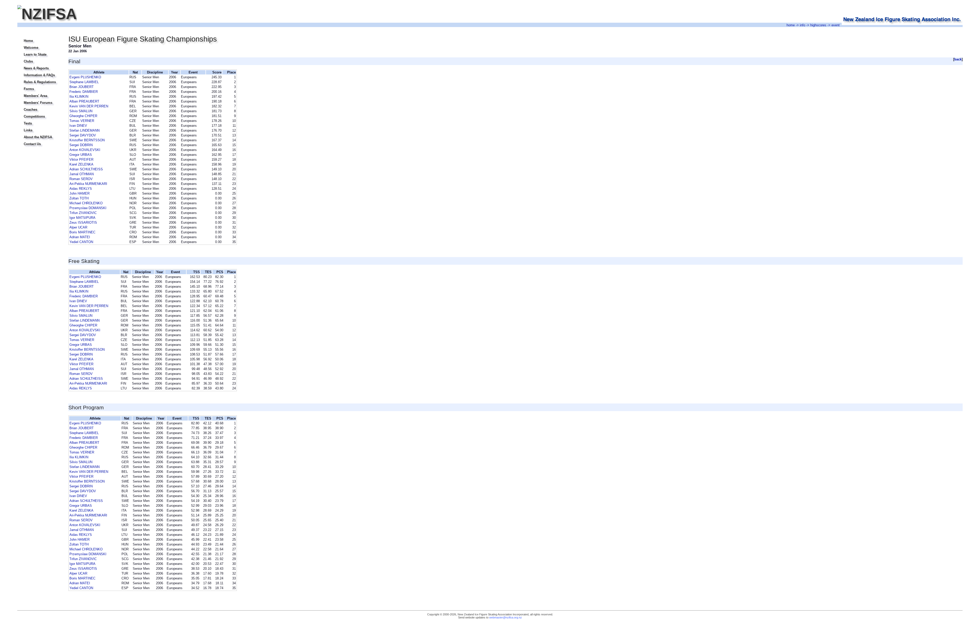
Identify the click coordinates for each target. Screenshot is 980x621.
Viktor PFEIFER (81, 159)
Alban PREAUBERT (84, 101)
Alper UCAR (78, 227)
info (802, 25)
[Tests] (39, 120)
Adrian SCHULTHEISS (86, 169)
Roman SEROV (81, 179)
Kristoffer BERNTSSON (87, 140)
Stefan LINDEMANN (84, 130)
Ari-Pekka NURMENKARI (88, 184)
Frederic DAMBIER (83, 92)
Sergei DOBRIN (81, 145)
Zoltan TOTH (79, 198)
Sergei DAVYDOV (82, 135)
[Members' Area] (39, 92)
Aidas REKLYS (80, 189)
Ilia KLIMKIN (78, 96)
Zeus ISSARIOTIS (83, 222)
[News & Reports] (39, 65)
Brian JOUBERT (81, 87)
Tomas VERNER (81, 121)
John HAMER (79, 193)
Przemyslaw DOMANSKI (87, 208)
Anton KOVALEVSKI (84, 150)
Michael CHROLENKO (86, 203)
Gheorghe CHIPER (83, 116)
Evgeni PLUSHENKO (85, 77)
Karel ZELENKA (81, 164)
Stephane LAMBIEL (84, 82)
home (791, 25)
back (958, 59)
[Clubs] (39, 58)
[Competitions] (39, 113)
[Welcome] (39, 44)
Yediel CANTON (81, 242)
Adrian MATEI (79, 237)
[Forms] (39, 85)
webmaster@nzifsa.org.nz (505, 617)
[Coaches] (39, 106)
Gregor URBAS (80, 155)
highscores (818, 25)
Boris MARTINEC (82, 232)
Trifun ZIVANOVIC (83, 213)
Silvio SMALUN (80, 111)
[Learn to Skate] (39, 51)
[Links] (39, 127)
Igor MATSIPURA (82, 218)
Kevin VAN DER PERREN (88, 106)
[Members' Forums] (39, 99)
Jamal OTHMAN (81, 174)
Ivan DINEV (78, 126)
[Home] (39, 37)
